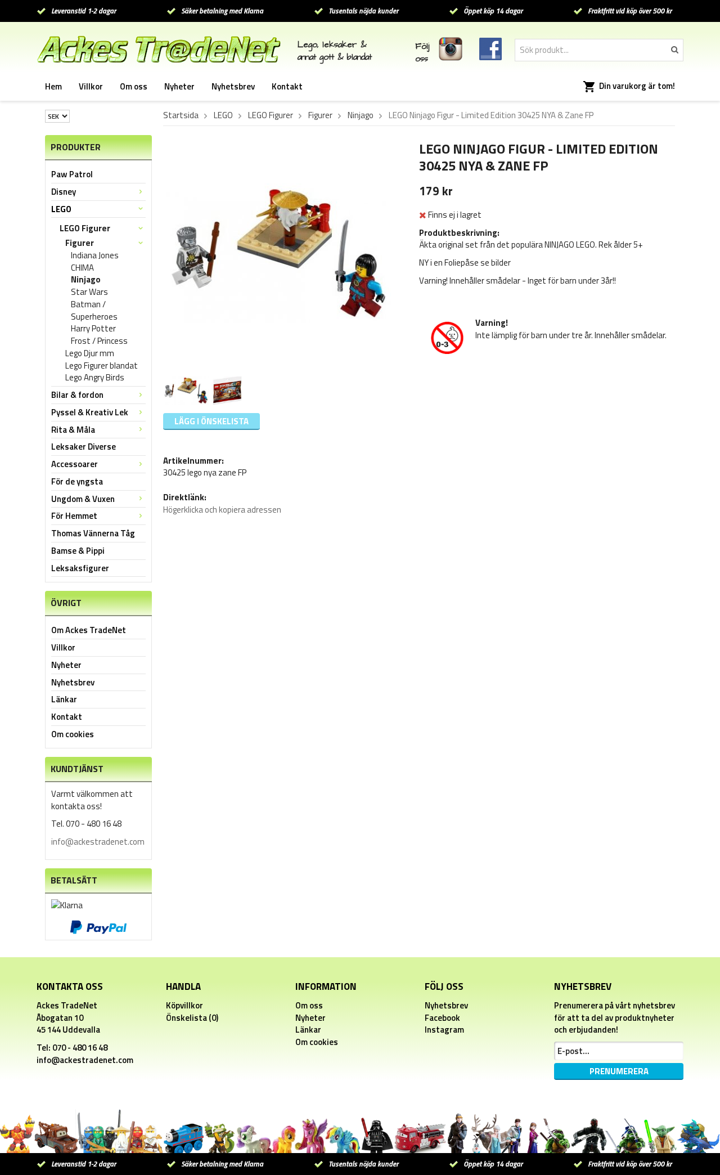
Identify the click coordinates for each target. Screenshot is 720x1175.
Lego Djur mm (89, 353)
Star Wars (89, 292)
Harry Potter (93, 328)
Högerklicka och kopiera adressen (222, 509)
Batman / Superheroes (94, 310)
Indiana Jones (95, 255)
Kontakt (287, 86)
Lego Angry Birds (94, 377)
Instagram (444, 1029)
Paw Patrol (72, 174)
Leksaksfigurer (80, 568)
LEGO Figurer (85, 228)
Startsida (181, 115)
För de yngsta (77, 481)
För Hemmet (74, 515)
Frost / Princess (99, 341)
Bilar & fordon (77, 394)
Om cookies (72, 734)
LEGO (61, 209)
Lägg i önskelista (211, 421)
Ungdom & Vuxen (83, 498)
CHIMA (82, 268)
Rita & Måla (73, 429)
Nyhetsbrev (233, 86)
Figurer (79, 243)
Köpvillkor (184, 1005)
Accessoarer (74, 464)
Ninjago (86, 279)
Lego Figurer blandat (101, 366)
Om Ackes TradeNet (88, 630)
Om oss (133, 86)
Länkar (64, 699)
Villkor (91, 86)
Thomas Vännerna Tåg (93, 533)
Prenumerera (619, 1071)
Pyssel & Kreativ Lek (89, 412)
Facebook (442, 1017)
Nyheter (179, 86)
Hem (53, 86)
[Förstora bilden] (278, 252)
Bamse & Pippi (78, 550)
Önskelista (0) (192, 1017)
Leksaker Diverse (83, 446)
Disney (63, 191)
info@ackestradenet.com (98, 841)
